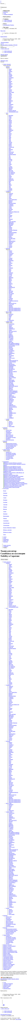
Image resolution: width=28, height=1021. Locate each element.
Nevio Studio (11, 914)
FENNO (10, 836)
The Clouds (11, 785)
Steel (10, 677)
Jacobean (11, 711)
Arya (7, 608)
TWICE (10, 900)
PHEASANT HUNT (13, 875)
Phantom (11, 775)
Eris (9, 707)
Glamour (11, 579)
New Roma (11, 668)
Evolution (11, 759)
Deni (10, 642)
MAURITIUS (12, 858)
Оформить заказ (4, 60)
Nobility (10, 720)
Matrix (10, 770)
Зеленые (5, 493)
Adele (10, 565)
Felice (10, 761)
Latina (10, 611)
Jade (10, 650)
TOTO (10, 737)
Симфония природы (13, 792)
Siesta (10, 597)
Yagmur (10, 682)
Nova (10, 669)
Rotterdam (11, 624)
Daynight (11, 702)
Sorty (10, 630)
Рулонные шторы (10, 932)
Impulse (10, 765)
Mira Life (11, 664)
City (10, 748)
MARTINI (11, 855)
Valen (10, 631)
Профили (8, 925)
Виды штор (6, 488)
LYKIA (10, 852)
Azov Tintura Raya (13, 692)
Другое (7, 943)
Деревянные (9, 919)
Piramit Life (11, 674)
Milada (10, 663)
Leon (10, 657)
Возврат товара (6, 986)
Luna (10, 613)
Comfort (10, 749)
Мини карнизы (9, 922)
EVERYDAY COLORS (14, 833)
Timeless (10, 736)
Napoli (10, 615)
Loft (10, 583)
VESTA (10, 903)
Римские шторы (7, 960)
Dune (10, 753)
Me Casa (11, 911)
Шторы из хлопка (7, 532)
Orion (10, 618)
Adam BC (11, 686)
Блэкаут (10, 604)
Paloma (10, 724)
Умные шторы (6, 935)
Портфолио (6, 539)
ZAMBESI (11, 907)
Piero (10, 621)
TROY (10, 899)
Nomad (10, 589)
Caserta (10, 830)
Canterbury (11, 698)
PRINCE (11, 877)
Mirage (10, 614)
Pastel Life (11, 672)
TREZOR (11, 898)
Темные (5, 506)
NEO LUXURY (12, 866)
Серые (4, 511)
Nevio (10, 913)
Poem (10, 776)
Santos (10, 625)
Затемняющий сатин (13, 607)
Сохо (10, 793)
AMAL (10, 815)
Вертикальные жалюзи (11, 929)
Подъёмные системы (11, 924)
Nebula (10, 616)
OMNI (10, 868)
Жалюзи (5, 927)
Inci (9, 649)
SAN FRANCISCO (13, 881)
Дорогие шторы (7, 968)
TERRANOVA (12, 894)
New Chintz (11, 587)
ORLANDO (11, 869)
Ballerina (11, 693)
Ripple (10, 622)
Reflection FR (12, 779)
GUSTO (10, 841)
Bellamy (10, 694)
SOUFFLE (11, 890)
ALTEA (10, 814)
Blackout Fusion (12, 696)
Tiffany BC (11, 735)
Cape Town (11, 796)
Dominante (11, 752)
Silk (9, 676)
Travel (10, 600)
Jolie (10, 713)
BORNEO (11, 804)
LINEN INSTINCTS (13, 849)
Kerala (10, 582)
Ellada (10, 574)
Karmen (10, 653)
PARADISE (11, 874)
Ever (10, 758)
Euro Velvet (11, 646)
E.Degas (10, 754)
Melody (10, 771)
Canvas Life (11, 641)
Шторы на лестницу (8, 955)
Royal (10, 780)
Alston (10, 691)
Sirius (10, 629)
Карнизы (5, 915)
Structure (11, 783)
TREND (10, 897)
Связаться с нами (7, 984)
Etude (10, 577)
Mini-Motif (11, 716)
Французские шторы (8, 961)
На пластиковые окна (11, 931)
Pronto (10, 729)
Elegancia (11, 910)
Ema (10, 575)
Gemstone (11, 764)
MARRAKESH (12, 854)
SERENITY (11, 885)
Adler (10, 635)
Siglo (10, 598)
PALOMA (11, 872)
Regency (11, 730)
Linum (10, 658)
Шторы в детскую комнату (9, 946)
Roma (10, 594)
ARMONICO (12, 818)
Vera (10, 680)
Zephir (10, 788)
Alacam (10, 636)
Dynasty (10, 705)
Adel (10, 633)
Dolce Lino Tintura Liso (14, 704)
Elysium (10, 757)
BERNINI (11, 825)
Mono (10, 772)
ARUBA (11, 821)
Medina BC (11, 715)
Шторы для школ (7, 954)
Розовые (5, 500)
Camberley (11, 697)
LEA (10, 848)
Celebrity (11, 746)
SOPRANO (11, 888)
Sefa (10, 626)
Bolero (10, 569)
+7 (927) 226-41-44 (7, 20)
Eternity (10, 576)
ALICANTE (11, 813)
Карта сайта (6, 987)
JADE (10, 846)
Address (10, 687)
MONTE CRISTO (13, 860)
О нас (4, 13)
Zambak (10, 683)
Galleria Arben (9, 811)
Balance (10, 742)
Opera (10, 671)
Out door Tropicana (13, 722)
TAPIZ (10, 892)
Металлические (9, 921)
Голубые (5, 502)
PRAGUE (11, 876)
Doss (10, 644)
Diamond (11, 643)
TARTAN (11, 893)
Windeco (8, 563)
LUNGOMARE (12, 850)
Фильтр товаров (4, 559)
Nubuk (10, 670)
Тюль (4, 534)
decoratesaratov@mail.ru (8, 25)
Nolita (10, 588)
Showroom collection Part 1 (15, 799)
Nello (10, 719)
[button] (3, 30)
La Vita (10, 766)
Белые (4, 490)
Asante (10, 637)
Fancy (10, 760)
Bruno (10, 610)
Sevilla (10, 627)
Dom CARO (9, 803)
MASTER (11, 857)
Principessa (11, 726)
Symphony (11, 599)
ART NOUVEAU (13, 820)
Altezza (10, 909)
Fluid (10, 763)
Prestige (10, 777)
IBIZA (10, 843)
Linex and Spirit (12, 714)
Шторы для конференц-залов (10, 950)
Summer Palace (12, 733)
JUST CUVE (12, 847)
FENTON (11, 837)
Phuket (10, 620)
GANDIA (11, 838)
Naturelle (11, 718)
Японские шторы (7, 963)
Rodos (10, 593)
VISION (10, 904)
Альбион (11, 789)
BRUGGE (11, 826)
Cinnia (10, 699)
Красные (5, 495)
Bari (10, 568)
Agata (10, 688)
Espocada (8, 741)
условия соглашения (8, 14)
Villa (10, 681)
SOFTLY (11, 887)
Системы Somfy (9, 942)
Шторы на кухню (7, 947)
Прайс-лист (6, 540)
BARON (11, 824)
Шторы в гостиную (7, 949)
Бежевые (5, 513)
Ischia (10, 580)
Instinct (10, 709)
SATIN (10, 883)
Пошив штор (6, 969)
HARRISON (11, 842)
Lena (10, 655)
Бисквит (11, 603)
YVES (10, 905)
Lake (10, 808)
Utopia (10, 787)
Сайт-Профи (18, 1019)
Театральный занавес (8, 957)
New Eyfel (11, 665)
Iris (9, 710)
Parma (10, 619)
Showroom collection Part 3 (15, 802)
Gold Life (11, 647)
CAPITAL (11, 829)
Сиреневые (5, 520)
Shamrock (11, 798)
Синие (4, 497)
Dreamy (10, 805)
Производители (7, 988)
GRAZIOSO (11, 840)
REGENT (11, 879)
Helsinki (10, 797)
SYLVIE (11, 891)
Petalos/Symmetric (13, 725)
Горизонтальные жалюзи (11, 930)
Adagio (10, 564)
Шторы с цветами (7, 530)
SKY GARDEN (12, 886)
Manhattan (11, 769)
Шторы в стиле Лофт (8, 965)
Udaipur (10, 738)
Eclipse (10, 571)
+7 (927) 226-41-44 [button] (5, 1008)
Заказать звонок (4, 54)
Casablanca (5, 546)
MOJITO (11, 859)
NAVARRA (11, 865)
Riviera (10, 592)
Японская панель (10, 926)
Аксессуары (9, 916)
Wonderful (11, 602)
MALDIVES (11, 853)
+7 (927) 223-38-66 (7, 21)
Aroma (10, 819)
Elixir (10, 755)
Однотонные (6, 525)
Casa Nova (11, 744)
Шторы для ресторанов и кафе (10, 952)
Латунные (8, 920)
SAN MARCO (12, 882)
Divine (10, 703)
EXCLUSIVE (12, 835)
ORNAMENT (12, 870)
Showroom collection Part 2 (15, 800)
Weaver (10, 739)
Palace (10, 591)
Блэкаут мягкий (12, 605)
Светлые (5, 504)
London (10, 585)
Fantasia (10, 708)
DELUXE (11, 831)
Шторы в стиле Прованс (9, 964)
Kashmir (10, 581)
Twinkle (10, 786)
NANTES (11, 863)
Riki (10, 809)
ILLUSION (11, 844)
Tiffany (10, 679)
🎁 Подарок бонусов (6, 977)
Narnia (10, 586)
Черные (5, 518)
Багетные (8, 918)
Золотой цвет (6, 523)
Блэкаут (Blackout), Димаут (9, 527)
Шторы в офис (6, 953)
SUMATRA (11, 810)
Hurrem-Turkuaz (12, 648)
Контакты (5, 12)
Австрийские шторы (8, 958)
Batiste (10, 638)
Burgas (10, 639)
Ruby (10, 675)
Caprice (10, 743)
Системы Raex (9, 941)
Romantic (11, 596)
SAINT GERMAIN (13, 880)
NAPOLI (11, 864)
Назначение (6, 461)
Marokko (11, 661)
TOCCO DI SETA (13, 896)
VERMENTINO (12, 902)
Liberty (10, 768)
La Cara (10, 654)
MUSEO (11, 861)
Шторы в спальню (7, 944)
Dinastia (10, 750)
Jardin (10, 807)
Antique (10, 566)
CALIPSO (11, 827)
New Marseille (12, 666)
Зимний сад (8, 936)
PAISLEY (11, 871)
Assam (10, 822)
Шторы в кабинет (7, 948)
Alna (10, 689)
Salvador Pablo (12, 731)
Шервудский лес (12, 794)
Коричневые (6, 516)
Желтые (5, 509)
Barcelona (11, 609)
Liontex (7, 908)
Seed (10, 732)
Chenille (10, 570)
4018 (10, 632)
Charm (10, 747)
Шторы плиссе (9, 933)
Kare (10, 652)
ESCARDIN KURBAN (14, 832)
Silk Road (11, 782)
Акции (4, 536)
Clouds (10, 700)
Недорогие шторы (7, 966)
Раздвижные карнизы (11, 938)
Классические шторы (8, 959)
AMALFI (11, 816)
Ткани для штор (7, 545)
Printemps (11, 727)
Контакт (11, 791)
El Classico (11, 572)
